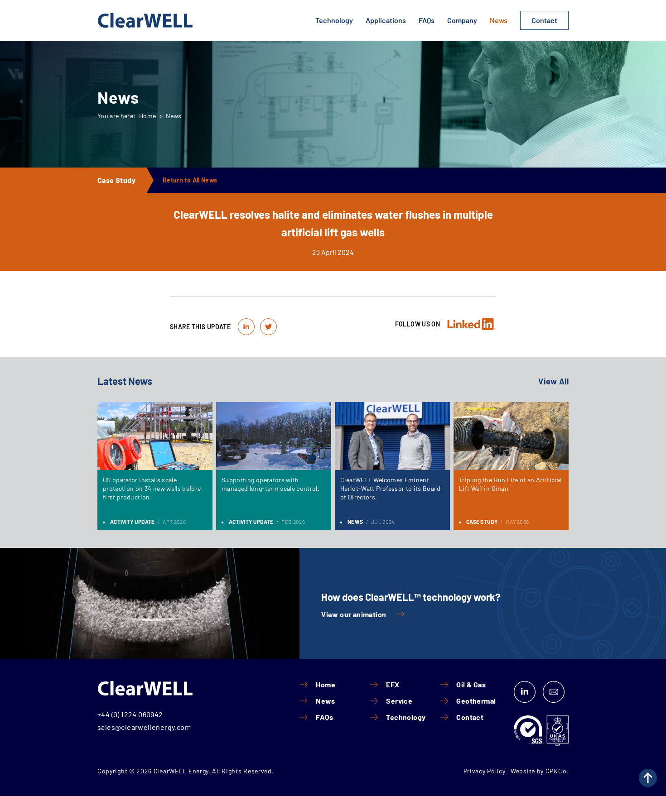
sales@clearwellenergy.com (144, 727)
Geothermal (476, 701)
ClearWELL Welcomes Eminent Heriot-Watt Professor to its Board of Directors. (390, 488)
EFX (392, 684)
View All (553, 381)
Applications (386, 20)
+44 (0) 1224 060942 (130, 714)
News (498, 20)
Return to (190, 180)
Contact (544, 20)
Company (462, 20)
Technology (334, 20)
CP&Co (556, 771)
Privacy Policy (484, 771)
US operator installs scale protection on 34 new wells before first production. (152, 488)
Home (147, 116)
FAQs (426, 20)
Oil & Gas (471, 684)
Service (399, 701)
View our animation (353, 614)
